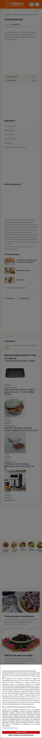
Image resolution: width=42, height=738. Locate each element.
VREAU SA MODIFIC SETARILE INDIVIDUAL (21, 735)
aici (3, 695)
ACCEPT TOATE (21, 732)
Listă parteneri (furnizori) (10, 728)
